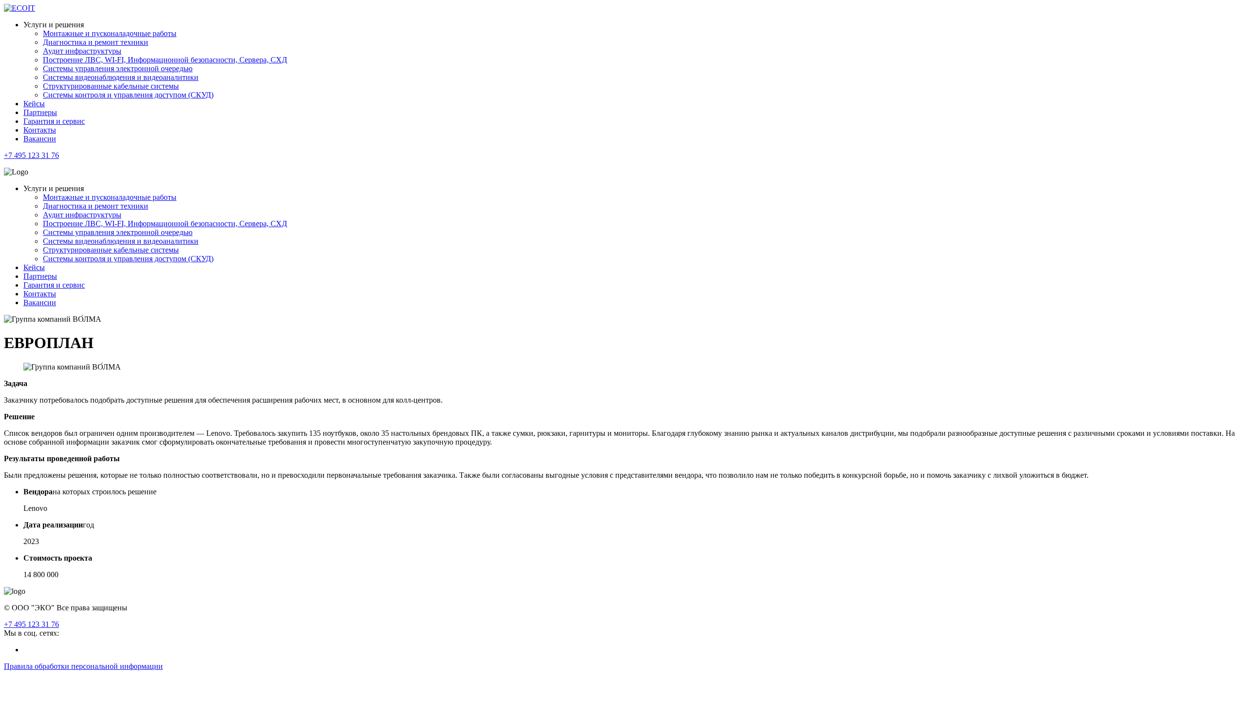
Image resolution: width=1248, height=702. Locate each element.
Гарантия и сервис (54, 121)
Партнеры (40, 112)
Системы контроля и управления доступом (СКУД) (128, 95)
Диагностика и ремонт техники (95, 42)
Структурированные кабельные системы (111, 86)
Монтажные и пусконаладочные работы (109, 33)
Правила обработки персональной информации (83, 666)
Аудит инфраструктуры (82, 51)
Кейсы (34, 103)
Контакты (39, 130)
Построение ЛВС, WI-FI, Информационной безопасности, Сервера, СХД (165, 60)
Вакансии (39, 139)
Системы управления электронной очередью (118, 68)
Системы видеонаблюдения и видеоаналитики (120, 77)
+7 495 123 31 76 (31, 155)
